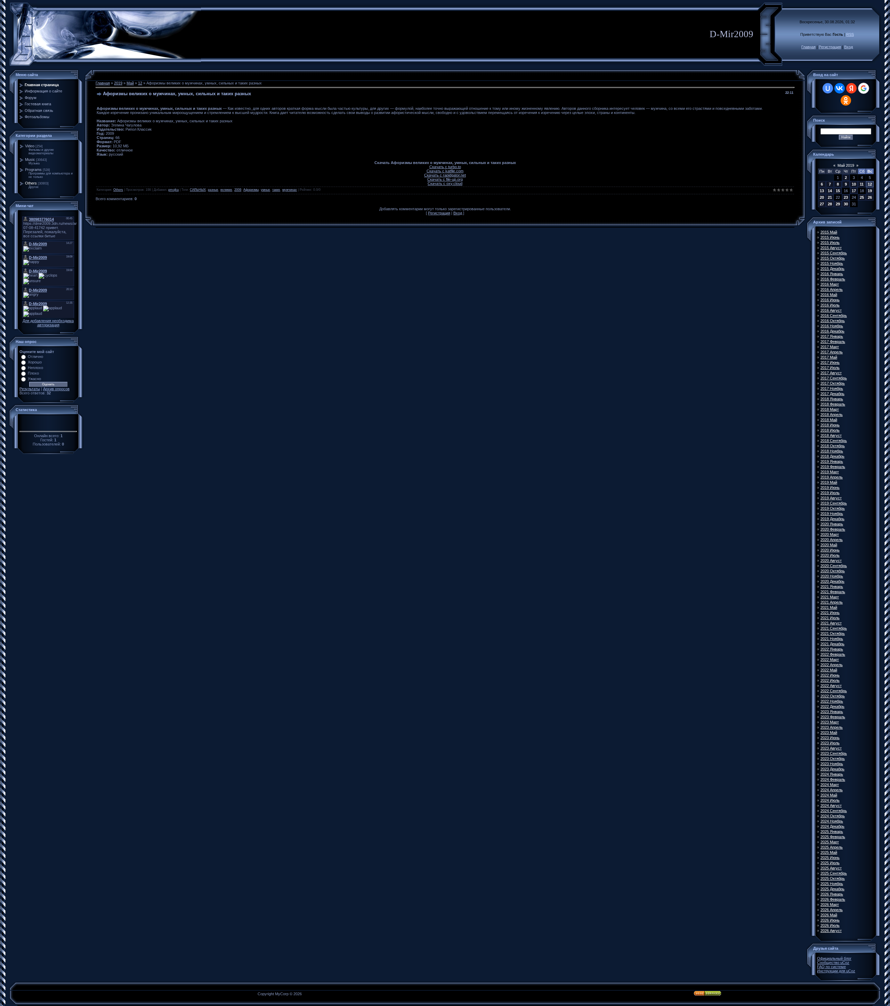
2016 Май (828, 295)
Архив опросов (56, 389)
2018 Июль (830, 430)
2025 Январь (831, 831)
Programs (33, 169)
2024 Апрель (831, 790)
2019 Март (829, 472)
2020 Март (829, 534)
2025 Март (829, 842)
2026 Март (829, 904)
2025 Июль (830, 863)
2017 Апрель (831, 352)
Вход (848, 47)
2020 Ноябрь (831, 576)
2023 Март (829, 722)
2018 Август (831, 435)
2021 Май (828, 607)
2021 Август (831, 623)
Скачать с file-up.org (445, 179)
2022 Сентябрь (833, 691)
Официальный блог (834, 958)
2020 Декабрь (832, 581)
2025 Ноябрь (831, 884)
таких (276, 189)
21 (830, 197)
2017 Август (831, 373)
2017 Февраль (832, 342)
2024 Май (828, 795)
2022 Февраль (832, 654)
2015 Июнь (830, 237)
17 (854, 191)
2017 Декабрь (832, 394)
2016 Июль (830, 305)
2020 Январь (831, 524)
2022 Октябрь (832, 696)
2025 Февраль (832, 837)
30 (846, 204)
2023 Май (828, 732)
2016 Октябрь (832, 321)
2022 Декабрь (832, 706)
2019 (118, 83)
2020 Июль (830, 555)
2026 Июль (830, 925)
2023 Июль (830, 743)
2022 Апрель (831, 665)
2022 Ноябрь (831, 701)
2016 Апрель (831, 289)
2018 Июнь (830, 425)
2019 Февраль (832, 467)
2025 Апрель (831, 847)
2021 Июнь (830, 613)
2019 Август (831, 498)
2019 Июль (830, 493)
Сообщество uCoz (833, 962)
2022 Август (831, 686)
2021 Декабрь (832, 644)
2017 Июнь (830, 362)
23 (846, 197)
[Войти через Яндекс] (851, 88)
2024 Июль (830, 800)
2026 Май (828, 915)
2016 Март (829, 284)
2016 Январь (831, 274)
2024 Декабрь (832, 826)
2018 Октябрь (832, 446)
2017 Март (829, 347)
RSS (850, 34)
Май (130, 83)
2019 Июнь (830, 487)
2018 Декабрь (832, 456)
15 (838, 191)
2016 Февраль (832, 279)
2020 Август (831, 560)
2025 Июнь (830, 858)
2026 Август (831, 931)
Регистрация (830, 47)
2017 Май (828, 357)
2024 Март (829, 785)
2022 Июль (830, 680)
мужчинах (289, 189)
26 (870, 197)
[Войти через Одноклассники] (846, 100)
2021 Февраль (832, 592)
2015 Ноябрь (831, 263)
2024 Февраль (832, 779)
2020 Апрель (831, 540)
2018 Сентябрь (833, 441)
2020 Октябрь (832, 571)
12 (140, 83)
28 (830, 204)
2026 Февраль (832, 899)
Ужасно (34, 379)
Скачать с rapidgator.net (445, 175)
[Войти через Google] (863, 88)
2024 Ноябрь (831, 821)
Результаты (29, 389)
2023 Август (831, 748)
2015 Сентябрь (833, 253)
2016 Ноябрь (831, 326)
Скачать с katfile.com (445, 171)
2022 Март (829, 659)
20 (822, 197)
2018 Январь (831, 399)
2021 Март (829, 597)
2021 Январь (831, 586)
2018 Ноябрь (831, 451)
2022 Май (828, 670)
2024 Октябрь (832, 816)
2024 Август (831, 805)
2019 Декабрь (832, 519)
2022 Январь (831, 649)
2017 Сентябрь (833, 378)
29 (838, 204)
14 (830, 191)
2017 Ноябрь (831, 388)
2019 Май (828, 482)
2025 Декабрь (832, 889)
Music (30, 159)
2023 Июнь (830, 738)
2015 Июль (830, 242)
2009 (237, 189)
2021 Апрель (831, 602)
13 (822, 191)
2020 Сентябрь (833, 566)
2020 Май (828, 545)
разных (213, 189)
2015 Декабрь (832, 269)
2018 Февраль (832, 404)
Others (31, 183)
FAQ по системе (831, 967)
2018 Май (828, 420)
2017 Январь (831, 336)
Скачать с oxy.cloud (445, 183)
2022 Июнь (830, 675)
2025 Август (831, 868)
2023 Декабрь (832, 769)
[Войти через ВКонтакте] (839, 88)
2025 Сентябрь (833, 873)
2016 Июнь (830, 300)
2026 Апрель (831, 910)
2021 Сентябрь (833, 628)
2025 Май (828, 852)
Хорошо (35, 362)
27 (822, 204)
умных (265, 189)
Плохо (33, 373)
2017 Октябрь (832, 383)
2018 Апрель (831, 414)
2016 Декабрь (832, 331)
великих (226, 189)
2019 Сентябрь (833, 503)
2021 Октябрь (832, 633)
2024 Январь (831, 774)
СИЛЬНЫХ (198, 189)
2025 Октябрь (832, 878)
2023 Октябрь (832, 758)
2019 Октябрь (832, 508)
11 (862, 184)
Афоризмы (251, 189)
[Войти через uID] (828, 88)
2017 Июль (830, 368)
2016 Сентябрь (833, 315)
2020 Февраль (832, 529)
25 (862, 197)
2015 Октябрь (832, 258)
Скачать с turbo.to (445, 167)
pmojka (173, 189)
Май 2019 (846, 165)
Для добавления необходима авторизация (48, 323)
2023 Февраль (832, 717)
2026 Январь (831, 894)
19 (870, 191)
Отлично (35, 356)
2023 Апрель (831, 727)
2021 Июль (830, 618)
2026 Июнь (830, 920)
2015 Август (831, 248)
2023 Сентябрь (833, 753)
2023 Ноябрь (831, 764)
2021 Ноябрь (831, 639)
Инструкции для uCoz (836, 971)
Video (29, 146)
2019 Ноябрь (831, 514)
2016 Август (831, 310)
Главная (808, 47)
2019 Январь (831, 461)
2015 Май (828, 232)
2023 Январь (831, 712)
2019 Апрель (831, 477)
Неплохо (35, 368)
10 (854, 184)
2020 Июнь (830, 550)
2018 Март (829, 409)
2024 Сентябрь (833, 811)
